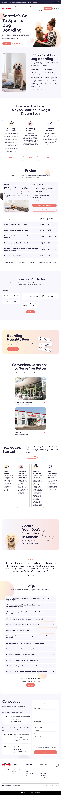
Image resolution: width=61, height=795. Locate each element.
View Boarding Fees (13, 348)
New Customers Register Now (44, 205)
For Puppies (14, 778)
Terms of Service (55, 785)
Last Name (48, 702)
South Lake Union (30, 773)
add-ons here (36, 177)
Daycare (13, 766)
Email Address (37, 714)
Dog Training (14, 775)
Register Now (48, 8)
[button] (18, 7)
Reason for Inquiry (38, 727)
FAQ (27, 768)
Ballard (27, 775)
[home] (7, 8)
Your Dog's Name (38, 708)
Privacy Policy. (53, 747)
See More (30, 311)
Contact (40, 10)
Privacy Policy (47, 785)
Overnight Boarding (16, 768)
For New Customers (44, 777)
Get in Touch (17, 43)
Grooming (14, 771)
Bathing (13, 773)
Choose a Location (38, 721)
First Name (36, 702)
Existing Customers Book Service (44, 209)
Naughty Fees (29, 771)
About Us (28, 766)
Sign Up (6, 43)
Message (36, 733)
